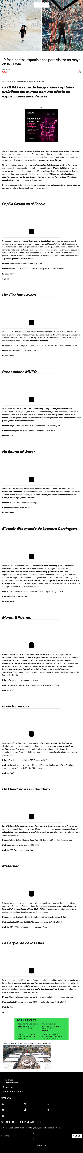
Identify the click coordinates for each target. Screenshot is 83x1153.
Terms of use (8, 1080)
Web (4, 1012)
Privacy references (10, 1083)
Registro (5, 279)
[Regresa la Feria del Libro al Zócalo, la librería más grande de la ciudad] (41, 1057)
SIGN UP (76, 1136)
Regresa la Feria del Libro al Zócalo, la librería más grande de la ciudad (28, 1026)
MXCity (6, 72)
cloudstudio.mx (41, 1145)
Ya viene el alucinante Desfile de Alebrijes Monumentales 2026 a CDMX (28, 1036)
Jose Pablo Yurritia (38, 81)
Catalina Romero (23, 81)
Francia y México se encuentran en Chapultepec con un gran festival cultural (51, 1027)
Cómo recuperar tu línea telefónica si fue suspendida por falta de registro (52, 1036)
